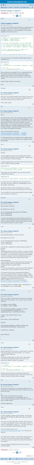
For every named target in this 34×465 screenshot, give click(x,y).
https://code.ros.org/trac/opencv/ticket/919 (11, 430)
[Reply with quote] (29, 20)
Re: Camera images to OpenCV (10, 93)
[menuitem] (4, 5)
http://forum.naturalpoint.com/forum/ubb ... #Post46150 (14, 281)
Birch (2, 106)
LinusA (2, 18)
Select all (6, 62)
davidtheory (3, 88)
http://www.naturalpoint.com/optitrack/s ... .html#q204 (13, 133)
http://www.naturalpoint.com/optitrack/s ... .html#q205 (13, 134)
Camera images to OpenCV (10, 11)
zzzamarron (3, 289)
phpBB (12, 461)
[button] (21, 16)
